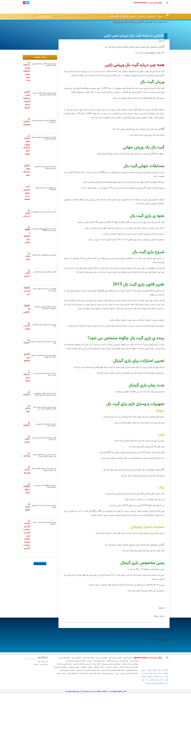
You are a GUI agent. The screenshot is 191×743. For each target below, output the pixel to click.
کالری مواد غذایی (64, 658)
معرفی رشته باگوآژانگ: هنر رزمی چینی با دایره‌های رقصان (45, 486)
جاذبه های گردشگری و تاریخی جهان (88, 670)
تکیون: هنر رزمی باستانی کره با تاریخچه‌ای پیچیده (44, 506)
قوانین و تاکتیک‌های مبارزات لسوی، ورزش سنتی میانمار (44, 439)
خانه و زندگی (114, 16)
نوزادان (90, 667)
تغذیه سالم (96, 664)
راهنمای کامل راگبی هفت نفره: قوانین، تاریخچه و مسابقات (45, 167)
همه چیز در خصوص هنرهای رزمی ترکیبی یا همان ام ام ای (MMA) (44, 230)
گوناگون (83, 667)
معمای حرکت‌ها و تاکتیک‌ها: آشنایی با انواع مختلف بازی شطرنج (43, 356)
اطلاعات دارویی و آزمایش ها (75, 661)
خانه (165, 22)
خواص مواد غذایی (88, 658)
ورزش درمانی (61, 673)
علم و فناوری (67, 664)
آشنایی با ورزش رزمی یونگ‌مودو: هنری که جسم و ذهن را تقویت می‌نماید (44, 456)
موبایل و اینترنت (73, 667)
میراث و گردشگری (132, 670)
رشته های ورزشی (150, 22)
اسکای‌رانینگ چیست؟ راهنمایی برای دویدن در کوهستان (44, 121)
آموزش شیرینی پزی (115, 658)
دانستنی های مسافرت (67, 670)
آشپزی (133, 16)
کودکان (125, 16)
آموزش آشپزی (127, 658)
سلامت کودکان (99, 667)
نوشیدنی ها (134, 661)
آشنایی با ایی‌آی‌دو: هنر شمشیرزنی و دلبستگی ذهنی (46, 425)
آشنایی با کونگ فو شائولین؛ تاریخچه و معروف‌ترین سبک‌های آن (45, 308)
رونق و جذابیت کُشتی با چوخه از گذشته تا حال (44, 326)
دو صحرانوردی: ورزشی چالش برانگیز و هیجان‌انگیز (45, 189)
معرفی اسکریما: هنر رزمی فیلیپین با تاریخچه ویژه (43, 342)
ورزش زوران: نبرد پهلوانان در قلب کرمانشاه (44, 255)
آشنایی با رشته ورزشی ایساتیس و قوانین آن (43, 212)
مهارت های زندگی (99, 661)
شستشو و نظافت (112, 661)
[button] (40, 563)
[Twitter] (27, 2)
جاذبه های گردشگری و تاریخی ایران (113, 670)
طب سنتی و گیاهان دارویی (82, 664)
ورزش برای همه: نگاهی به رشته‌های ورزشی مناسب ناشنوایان (44, 65)
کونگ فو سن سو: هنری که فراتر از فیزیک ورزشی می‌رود (44, 290)
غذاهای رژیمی (76, 658)
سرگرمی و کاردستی (111, 667)
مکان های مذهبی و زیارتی (129, 673)
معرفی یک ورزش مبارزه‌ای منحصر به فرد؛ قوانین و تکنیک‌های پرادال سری (44, 408)
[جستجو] (35, 16)
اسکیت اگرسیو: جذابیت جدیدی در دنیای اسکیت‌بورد (44, 523)
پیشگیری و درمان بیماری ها (111, 664)
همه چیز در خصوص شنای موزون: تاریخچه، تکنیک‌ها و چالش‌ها (43, 138)
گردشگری (151, 16)
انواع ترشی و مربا (101, 658)
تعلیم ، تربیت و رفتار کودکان (128, 667)
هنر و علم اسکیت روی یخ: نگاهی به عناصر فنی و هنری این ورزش (44, 469)
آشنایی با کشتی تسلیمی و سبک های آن (44, 272)
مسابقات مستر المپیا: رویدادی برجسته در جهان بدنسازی (44, 374)
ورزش (160, 16)
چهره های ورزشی (107, 673)
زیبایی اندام (83, 673)
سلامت (141, 16)
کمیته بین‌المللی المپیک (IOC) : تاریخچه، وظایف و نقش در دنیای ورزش (44, 94)
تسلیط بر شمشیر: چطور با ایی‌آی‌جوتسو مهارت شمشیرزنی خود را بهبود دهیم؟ (45, 394)
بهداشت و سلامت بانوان (130, 664)
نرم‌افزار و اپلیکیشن (60, 667)
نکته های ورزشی (72, 673)
